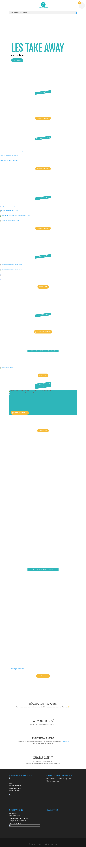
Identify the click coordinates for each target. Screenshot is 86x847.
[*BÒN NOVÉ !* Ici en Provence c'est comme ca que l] (5, 492)
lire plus (13, 598)
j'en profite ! (17, 60)
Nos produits (13, 813)
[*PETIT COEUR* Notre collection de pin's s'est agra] (80, 466)
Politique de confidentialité (18, 821)
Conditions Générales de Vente (19, 818)
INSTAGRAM (43, 431)
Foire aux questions (52, 781)
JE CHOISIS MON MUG (43, 332)
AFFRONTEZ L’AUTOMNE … (19, 612)
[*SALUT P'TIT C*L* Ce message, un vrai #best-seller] (18, 470)
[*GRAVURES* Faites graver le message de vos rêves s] (43, 470)
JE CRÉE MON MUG (19, 412)
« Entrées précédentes (16, 669)
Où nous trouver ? (15, 785)
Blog (10, 783)
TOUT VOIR (43, 375)
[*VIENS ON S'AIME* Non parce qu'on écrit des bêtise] (30, 463)
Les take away (37, 48)
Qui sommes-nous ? (15, 788)
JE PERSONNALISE (43, 118)
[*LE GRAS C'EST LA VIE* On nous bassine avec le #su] (68, 463)
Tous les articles (43, 676)
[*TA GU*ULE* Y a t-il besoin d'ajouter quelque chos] (55, 456)
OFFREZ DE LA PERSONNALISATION (22, 581)
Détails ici (66, 741)
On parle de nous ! (15, 791)
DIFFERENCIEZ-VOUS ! (18, 643)
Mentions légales (14, 816)
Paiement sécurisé (15, 823)
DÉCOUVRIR (43, 287)
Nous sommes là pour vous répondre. (58, 778)
